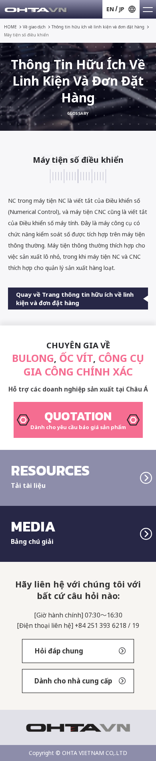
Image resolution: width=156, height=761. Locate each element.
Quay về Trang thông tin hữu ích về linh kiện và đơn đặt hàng (75, 298)
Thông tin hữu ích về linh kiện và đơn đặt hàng (98, 27)
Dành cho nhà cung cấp (73, 680)
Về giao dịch (34, 27)
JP (121, 9)
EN (110, 9)
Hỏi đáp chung (58, 650)
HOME (10, 27)
